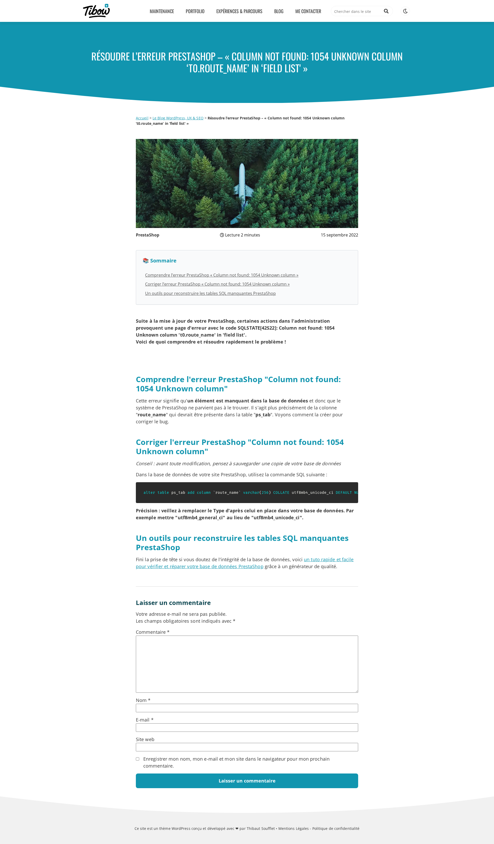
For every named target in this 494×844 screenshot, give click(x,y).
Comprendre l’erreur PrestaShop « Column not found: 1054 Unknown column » (221, 275)
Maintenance (162, 11)
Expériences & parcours (239, 11)
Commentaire (153, 632)
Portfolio (195, 11)
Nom (143, 700)
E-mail (145, 720)
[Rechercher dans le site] (386, 11)
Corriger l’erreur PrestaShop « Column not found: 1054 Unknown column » (217, 284)
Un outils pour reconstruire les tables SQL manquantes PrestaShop (210, 293)
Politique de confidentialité (336, 828)
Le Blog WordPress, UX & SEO (178, 118)
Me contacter (308, 11)
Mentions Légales (293, 828)
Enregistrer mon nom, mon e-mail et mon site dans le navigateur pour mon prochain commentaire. (236, 762)
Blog (279, 11)
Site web (145, 739)
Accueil (142, 118)
